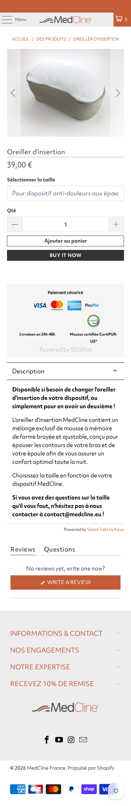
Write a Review (82, 584)
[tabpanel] (65, 452)
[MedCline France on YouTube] (59, 740)
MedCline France (46, 768)
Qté (11, 210)
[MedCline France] (66, 20)
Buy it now (66, 255)
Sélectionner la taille (31, 180)
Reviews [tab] (23, 550)
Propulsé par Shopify (91, 768)
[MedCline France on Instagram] (71, 740)
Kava (119, 529)
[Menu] (3, 20)
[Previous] (14, 93)
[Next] (117, 93)
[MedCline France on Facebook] (47, 740)
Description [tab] (28, 371)
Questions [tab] (59, 550)
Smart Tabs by (100, 529)
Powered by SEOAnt (65, 349)
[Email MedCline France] (83, 740)
